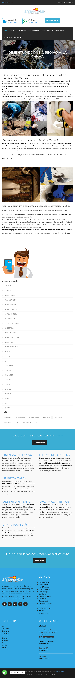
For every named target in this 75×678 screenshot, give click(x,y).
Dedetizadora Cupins (12, 337)
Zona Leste (8, 370)
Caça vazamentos (54, 501)
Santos (69, 233)
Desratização (9, 342)
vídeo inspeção (58, 417)
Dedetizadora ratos (12, 347)
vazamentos (7, 417)
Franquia (22, 30)
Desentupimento (37, 155)
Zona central (17, 233)
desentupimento (20, 417)
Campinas (47, 233)
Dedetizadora (47, 30)
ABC (9, 233)
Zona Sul (8, 384)
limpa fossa (46, 417)
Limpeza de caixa (44, 613)
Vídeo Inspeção (7, 159)
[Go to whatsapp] (4, 672)
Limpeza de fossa (11, 314)
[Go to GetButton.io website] (5, 676)
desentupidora (8, 422)
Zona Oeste (8, 380)
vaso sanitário (27, 422)
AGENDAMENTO (52, 21)
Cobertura (8, 37)
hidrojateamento (34, 417)
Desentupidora (34, 30)
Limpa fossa (64, 155)
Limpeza (7, 356)
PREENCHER (39, 561)
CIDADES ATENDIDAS (7, 2)
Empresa (13, 30)
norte (31, 233)
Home (6, 30)
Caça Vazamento (24, 155)
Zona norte (9, 375)
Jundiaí (63, 233)
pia (17, 422)
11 (12, 22)
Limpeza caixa (14, 478)
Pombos (7, 352)
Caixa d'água (60, 30)
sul (42, 233)
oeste (37, 233)
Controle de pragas (12, 323)
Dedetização (9, 328)
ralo (36, 422)
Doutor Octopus (59, 671)
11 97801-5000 (39, 442)
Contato (17, 37)
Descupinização (10, 333)
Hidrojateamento (51, 155)
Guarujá (56, 233)
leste (26, 233)
